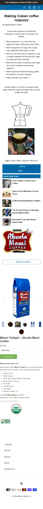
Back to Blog (23, 262)
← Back (21, 166)
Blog (6, 463)
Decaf (7, 451)
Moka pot (33, 161)
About (7, 457)
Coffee (8, 445)
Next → (21, 171)
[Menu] (39, 7)
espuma (25, 161)
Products (9, 469)
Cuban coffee (15, 161)
